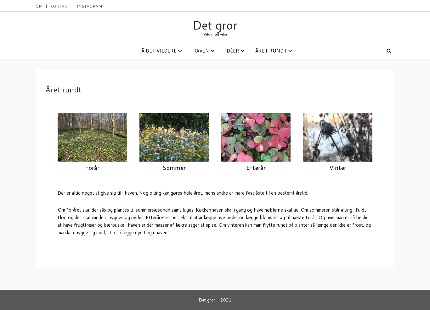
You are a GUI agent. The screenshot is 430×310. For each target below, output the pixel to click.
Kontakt (59, 6)
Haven (200, 50)
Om (39, 6)
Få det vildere (157, 50)
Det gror (215, 25)
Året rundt (271, 50)
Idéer (232, 50)
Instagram (89, 6)
